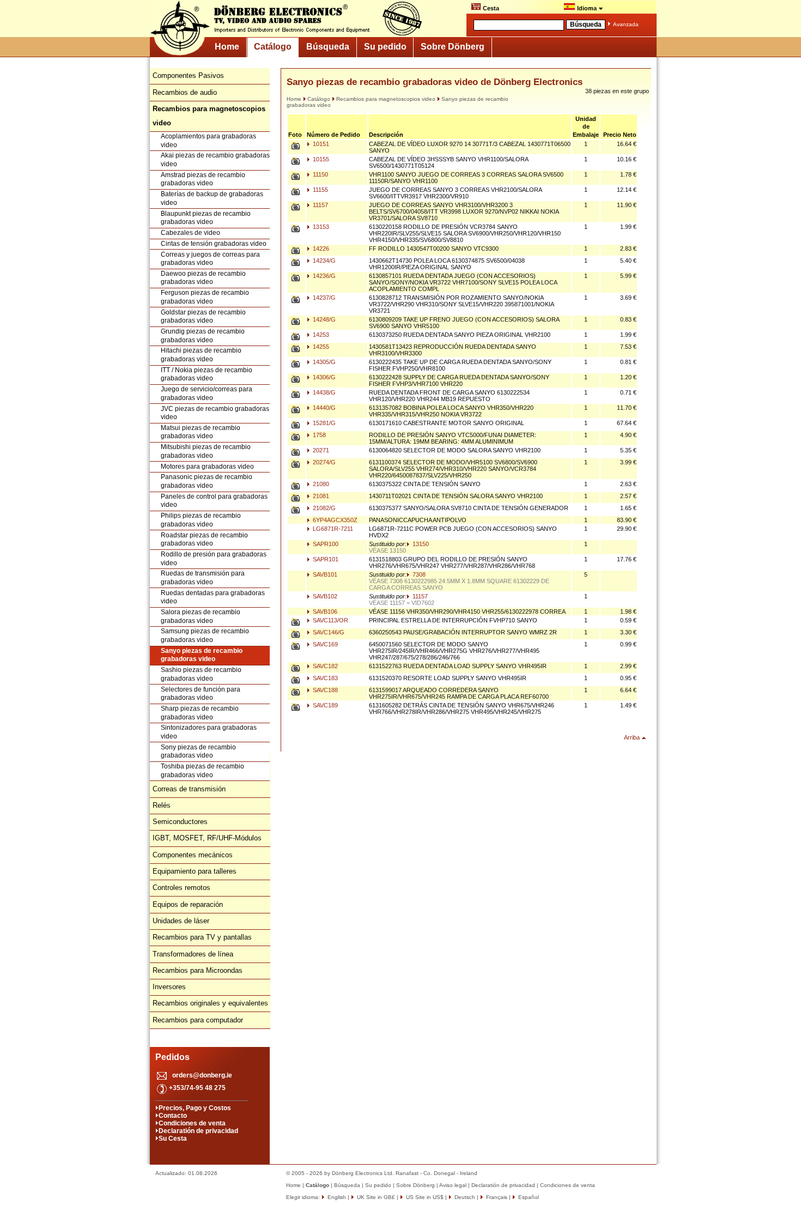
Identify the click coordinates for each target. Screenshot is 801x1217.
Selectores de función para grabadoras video (200, 694)
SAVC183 (324, 678)
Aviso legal (452, 1185)
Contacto (173, 1115)
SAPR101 (324, 559)
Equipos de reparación (188, 904)
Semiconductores (180, 822)
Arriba (632, 737)
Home (227, 46)
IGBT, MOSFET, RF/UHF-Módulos (207, 838)
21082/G (323, 508)
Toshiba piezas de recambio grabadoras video (202, 770)
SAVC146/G (327, 632)
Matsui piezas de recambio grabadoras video (200, 432)
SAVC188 (324, 690)
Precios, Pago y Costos (195, 1108)
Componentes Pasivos (188, 75)
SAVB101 (324, 574)
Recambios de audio (185, 92)
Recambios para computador (198, 1020)
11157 (319, 205)
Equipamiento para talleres (194, 871)
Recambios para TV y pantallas (202, 937)
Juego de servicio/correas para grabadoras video (206, 393)
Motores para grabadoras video (207, 466)
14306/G (323, 377)
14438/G (323, 392)
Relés (162, 805)
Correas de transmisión (189, 789)
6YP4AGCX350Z (334, 520)
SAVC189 (324, 705)
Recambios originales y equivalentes (210, 1003)
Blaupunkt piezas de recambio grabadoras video (206, 218)
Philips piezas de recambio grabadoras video (201, 520)
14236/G (323, 276)
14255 (320, 346)
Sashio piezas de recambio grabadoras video (201, 674)
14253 (320, 334)
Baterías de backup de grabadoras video (212, 198)
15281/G (323, 423)
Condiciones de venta (192, 1123)
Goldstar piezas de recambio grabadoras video (203, 316)
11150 (319, 174)
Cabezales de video (190, 233)
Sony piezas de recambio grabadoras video (198, 751)
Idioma (586, 8)
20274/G (323, 462)
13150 (420, 544)
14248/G (323, 319)
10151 (320, 144)
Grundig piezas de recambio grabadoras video (203, 336)
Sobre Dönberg (452, 46)
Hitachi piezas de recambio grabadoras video (201, 355)
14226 (320, 248)
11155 (319, 189)
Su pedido (385, 46)
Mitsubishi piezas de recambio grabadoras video (206, 451)
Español (528, 1197)
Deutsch (464, 1197)
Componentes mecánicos (193, 855)
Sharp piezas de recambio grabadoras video (200, 713)
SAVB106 (324, 611)
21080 (320, 484)
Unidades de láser (181, 921)
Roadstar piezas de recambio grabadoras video (204, 539)
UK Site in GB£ (376, 1197)
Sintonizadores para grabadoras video (209, 732)
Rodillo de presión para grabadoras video (213, 558)
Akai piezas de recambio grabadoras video (215, 160)
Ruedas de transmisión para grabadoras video (203, 578)
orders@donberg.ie (202, 1075)
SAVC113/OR (329, 620)
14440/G (323, 407)
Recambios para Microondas (197, 970)
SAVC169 (324, 644)
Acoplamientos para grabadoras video (208, 140)
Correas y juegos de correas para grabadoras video (210, 259)
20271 (320, 450)
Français (495, 1197)
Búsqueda (327, 46)
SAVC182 (324, 666)
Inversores (169, 987)
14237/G (323, 297)
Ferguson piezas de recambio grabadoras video (205, 297)
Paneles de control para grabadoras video (214, 501)
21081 (320, 496)
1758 (318, 435)
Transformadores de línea (193, 954)
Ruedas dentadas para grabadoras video (213, 597)
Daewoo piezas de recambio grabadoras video (203, 278)
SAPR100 (324, 544)
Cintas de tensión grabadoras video (213, 243)
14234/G (323, 260)
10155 (320, 159)
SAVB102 (324, 596)
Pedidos (172, 1057)
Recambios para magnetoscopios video (385, 99)
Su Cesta (173, 1138)
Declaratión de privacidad (198, 1131)
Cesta (490, 8)
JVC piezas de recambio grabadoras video (215, 413)
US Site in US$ (424, 1197)
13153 (320, 226)
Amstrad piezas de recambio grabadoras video (203, 179)
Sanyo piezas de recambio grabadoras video (201, 655)
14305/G (323, 362)
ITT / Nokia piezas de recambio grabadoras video (206, 374)
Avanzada (626, 24)
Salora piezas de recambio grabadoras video (200, 616)
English (336, 1197)
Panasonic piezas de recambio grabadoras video (206, 481)
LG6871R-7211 (332, 528)
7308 (418, 574)
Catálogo (273, 46)
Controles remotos (181, 887)
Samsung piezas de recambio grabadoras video (205, 635)
